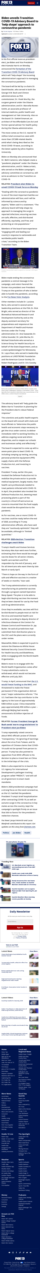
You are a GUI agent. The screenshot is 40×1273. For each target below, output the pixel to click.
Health (27, 833)
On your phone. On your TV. (16, 842)
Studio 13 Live (7, 1134)
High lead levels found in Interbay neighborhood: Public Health (11, 979)
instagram (12, 1252)
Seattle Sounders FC (25, 1166)
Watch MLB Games (7, 1225)
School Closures (23, 1119)
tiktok (20, 1252)
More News (6, 1094)
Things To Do (23, 1111)
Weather (5, 1159)
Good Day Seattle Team (24, 1101)
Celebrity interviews (7, 1151)
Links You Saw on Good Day (24, 1124)
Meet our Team (6, 1060)
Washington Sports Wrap (24, 1180)
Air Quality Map (6, 1173)
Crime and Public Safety (24, 1145)
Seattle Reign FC (23, 1173)
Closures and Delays (7, 1171)
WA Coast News (23, 1077)
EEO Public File (5, 1082)
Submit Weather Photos (23, 1116)
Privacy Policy (22, 936)
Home (4, 1049)
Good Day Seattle (23, 1095)
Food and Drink (6, 1109)
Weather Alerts (5, 1169)
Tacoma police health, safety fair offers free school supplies (14, 963)
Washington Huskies (25, 1175)
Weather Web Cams (7, 1162)
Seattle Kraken (23, 1171)
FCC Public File (5, 1080)
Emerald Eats (5, 1143)
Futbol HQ (22, 1188)
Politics (21, 31)
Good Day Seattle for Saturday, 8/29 (12, 1001)
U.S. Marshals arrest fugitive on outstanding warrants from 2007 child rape (23, 867)
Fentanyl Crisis (23, 1151)
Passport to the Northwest (6, 1148)
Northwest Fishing (24, 1190)
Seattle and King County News (23, 1057)
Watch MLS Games (7, 1243)
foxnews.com (29, 827)
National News (5, 1101)
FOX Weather (5, 1185)
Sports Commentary (25, 1184)
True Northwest (23, 1113)
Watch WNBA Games (7, 1241)
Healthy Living (5, 1118)
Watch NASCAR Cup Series (7, 1227)
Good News (5, 1123)
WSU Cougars (23, 1177)
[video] (34, 1002)
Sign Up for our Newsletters (6, 1057)
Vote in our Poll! (12, 945)
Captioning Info (6, 1078)
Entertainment (5, 1107)
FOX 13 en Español (7, 1125)
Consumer (4, 1114)
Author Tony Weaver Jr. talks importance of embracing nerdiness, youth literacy (14, 1009)
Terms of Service (21, 938)
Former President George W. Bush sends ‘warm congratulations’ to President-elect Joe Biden (19, 724)
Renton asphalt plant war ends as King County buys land (12, 971)
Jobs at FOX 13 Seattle (8, 1069)
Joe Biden (17, 833)
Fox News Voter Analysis (18, 297)
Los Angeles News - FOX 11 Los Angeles (25, 1084)
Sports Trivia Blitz (24, 1186)
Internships (4, 1071)
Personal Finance (6, 1197)
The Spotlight (24, 1134)
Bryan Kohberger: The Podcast (25, 1208)
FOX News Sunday (7, 1127)
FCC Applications (6, 1084)
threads (23, 1252)
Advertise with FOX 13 (8, 1076)
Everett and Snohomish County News (26, 1065)
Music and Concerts (7, 1112)
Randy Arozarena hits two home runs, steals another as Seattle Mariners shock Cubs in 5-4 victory (24, 882)
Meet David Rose (24, 1143)
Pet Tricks (21, 1107)
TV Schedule (5, 1065)
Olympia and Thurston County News (25, 1068)
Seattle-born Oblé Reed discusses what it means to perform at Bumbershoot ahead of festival (14, 1018)
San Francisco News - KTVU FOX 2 (25, 1080)
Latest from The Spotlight (23, 1137)
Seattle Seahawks (24, 1162)
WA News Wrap (6, 1098)
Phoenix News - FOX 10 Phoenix (25, 1088)
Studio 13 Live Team (7, 1139)
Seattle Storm (23, 1169)
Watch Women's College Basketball (7, 1237)
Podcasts (22, 1195)
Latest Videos (7, 997)
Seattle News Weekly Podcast (25, 1198)
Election (3, 1105)
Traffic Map (4, 1164)
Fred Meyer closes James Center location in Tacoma (14, 987)
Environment (5, 1120)
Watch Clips (4, 1137)
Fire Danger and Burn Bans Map (7, 1178)
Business (4, 1202)
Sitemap (3, 1129)
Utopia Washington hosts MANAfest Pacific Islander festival (14, 955)
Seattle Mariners (23, 1164)
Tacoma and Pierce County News (24, 1061)
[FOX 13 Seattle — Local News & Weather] (6, 3)
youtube (9, 1252)
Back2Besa (22, 1128)
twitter (27, 1252)
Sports (21, 1159)
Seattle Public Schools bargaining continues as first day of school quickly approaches (14, 1034)
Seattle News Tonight (25, 1054)
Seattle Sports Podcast (25, 1201)
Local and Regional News (25, 1050)
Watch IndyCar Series (7, 1231)
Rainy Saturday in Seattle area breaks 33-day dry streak (14, 1026)
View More (34, 951)
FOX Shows (4, 1067)
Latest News (6, 951)
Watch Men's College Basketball (7, 1234)
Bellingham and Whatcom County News (24, 1073)
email (30, 1252)
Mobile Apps (5, 1054)
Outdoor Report (23, 1121)
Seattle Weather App (7, 1166)
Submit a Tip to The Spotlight (24, 1154)
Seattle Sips (4, 1145)
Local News (5, 1096)
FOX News (16, 31)
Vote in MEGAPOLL (24, 1104)
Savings (3, 1206)
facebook (16, 1252)
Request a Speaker (7, 1073)
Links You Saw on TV (7, 1062)
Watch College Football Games (8, 1221)
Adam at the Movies (25, 1109)
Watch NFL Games (7, 1219)
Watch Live (31, 3)
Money (4, 1195)
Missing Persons (23, 1149)
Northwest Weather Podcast (24, 1204)
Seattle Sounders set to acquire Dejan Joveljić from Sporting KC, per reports (24, 891)
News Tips (4, 1052)
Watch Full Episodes (25, 1140)
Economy (4, 1204)
